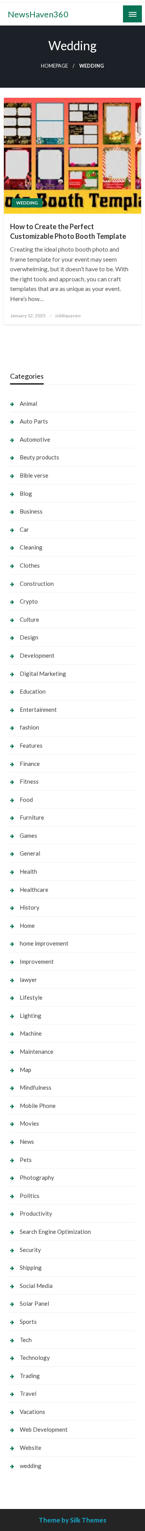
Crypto (29, 601)
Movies (29, 1123)
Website (30, 1447)
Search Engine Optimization (55, 1231)
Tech (26, 1339)
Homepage (54, 66)
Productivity (36, 1213)
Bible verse (34, 475)
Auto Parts (34, 421)
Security (30, 1249)
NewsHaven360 (38, 14)
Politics (29, 1195)
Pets (26, 1159)
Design (29, 637)
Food (26, 799)
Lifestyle (31, 997)
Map (25, 1069)
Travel (28, 1393)
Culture (29, 619)
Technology (35, 1357)
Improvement (37, 961)
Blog (26, 493)
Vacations (32, 1411)
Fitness (29, 781)
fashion (29, 727)
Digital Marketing (43, 673)
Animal (28, 403)
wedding (27, 202)
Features (31, 745)
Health (28, 871)
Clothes (30, 565)
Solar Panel (34, 1303)
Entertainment (38, 709)
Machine (31, 1033)
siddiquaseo (67, 315)
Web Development (44, 1429)
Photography (37, 1177)
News (27, 1141)
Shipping (31, 1267)
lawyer (28, 979)
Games (28, 835)
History (29, 907)
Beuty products (39, 457)
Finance (30, 763)
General (30, 853)
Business (31, 511)
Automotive (35, 439)
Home (27, 925)
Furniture (32, 817)
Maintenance (36, 1051)
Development (37, 655)
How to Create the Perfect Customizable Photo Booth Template (68, 231)
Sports (28, 1321)
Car (24, 529)
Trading (30, 1375)
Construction (37, 583)
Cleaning (31, 547)
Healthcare (34, 889)
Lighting (30, 1015)
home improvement (44, 943)
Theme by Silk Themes (72, 1520)
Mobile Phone (38, 1105)
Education (33, 691)
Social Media (36, 1285)
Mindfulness (35, 1087)
